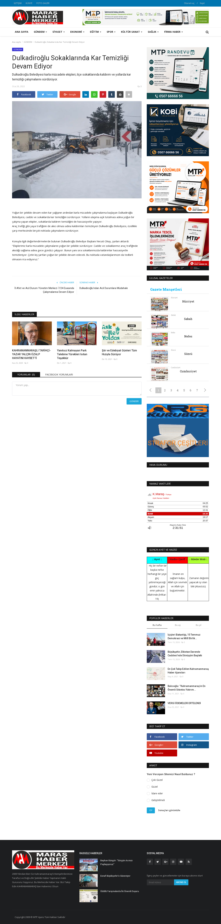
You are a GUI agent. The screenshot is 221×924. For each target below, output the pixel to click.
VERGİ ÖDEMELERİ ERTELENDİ (184, 703)
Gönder (134, 401)
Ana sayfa (21, 31)
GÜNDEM (28, 42)
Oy (150, 810)
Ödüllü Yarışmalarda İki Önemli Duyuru (119, 891)
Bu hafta (157, 625)
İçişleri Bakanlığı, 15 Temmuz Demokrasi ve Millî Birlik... (184, 636)
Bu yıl (198, 625)
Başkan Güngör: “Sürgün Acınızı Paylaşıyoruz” (116, 862)
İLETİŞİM (18, 3)
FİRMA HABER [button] (172, 31)
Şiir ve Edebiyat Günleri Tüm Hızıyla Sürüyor (119, 352)
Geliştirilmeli (158, 800)
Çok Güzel (157, 780)
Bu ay (178, 625)
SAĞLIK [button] (152, 31)
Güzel (154, 786)
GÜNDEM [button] (39, 31)
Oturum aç (189, 3)
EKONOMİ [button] (76, 31)
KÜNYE (29, 3)
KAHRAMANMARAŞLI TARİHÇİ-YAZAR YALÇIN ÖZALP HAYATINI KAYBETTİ (31, 354)
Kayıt (202, 3)
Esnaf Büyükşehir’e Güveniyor (115, 876)
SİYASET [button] (57, 31)
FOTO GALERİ (42, 3)
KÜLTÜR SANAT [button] (131, 31)
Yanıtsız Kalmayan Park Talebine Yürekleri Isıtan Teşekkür (72, 354)
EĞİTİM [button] (94, 31)
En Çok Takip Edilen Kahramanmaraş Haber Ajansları (188, 671)
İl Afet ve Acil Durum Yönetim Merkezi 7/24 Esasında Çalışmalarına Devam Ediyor (44, 290)
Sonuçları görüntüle (169, 810)
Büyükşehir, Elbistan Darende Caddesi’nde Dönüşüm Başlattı (185, 653)
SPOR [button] (110, 31)
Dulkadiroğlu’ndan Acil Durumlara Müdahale (103, 288)
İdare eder (157, 793)
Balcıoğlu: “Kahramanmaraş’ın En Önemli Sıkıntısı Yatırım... (186, 688)
